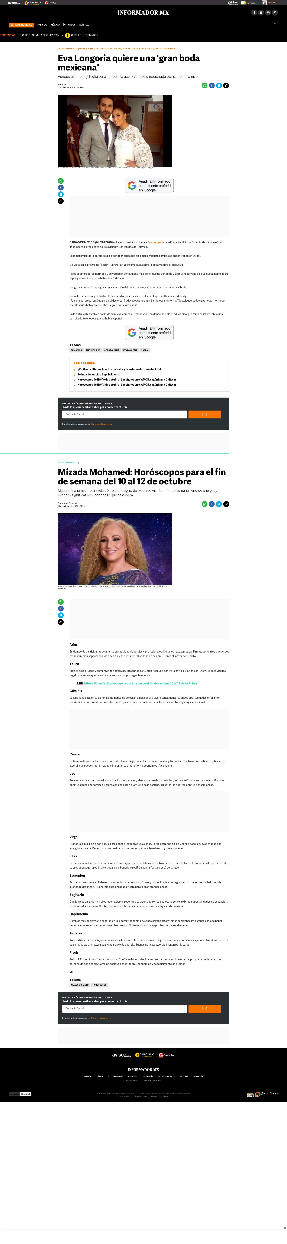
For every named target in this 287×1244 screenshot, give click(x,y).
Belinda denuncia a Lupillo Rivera (98, 374)
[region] (143, 1237)
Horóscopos (99, 984)
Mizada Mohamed (80, 984)
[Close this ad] (285, 1228)
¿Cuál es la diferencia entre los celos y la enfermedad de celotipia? (119, 369)
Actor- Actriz (111, 350)
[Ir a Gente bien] (167, 1052)
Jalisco (42, 24)
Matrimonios (93, 350)
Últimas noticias (21, 24)
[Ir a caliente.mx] (233, 2)
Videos (71, 24)
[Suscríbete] (269, 2)
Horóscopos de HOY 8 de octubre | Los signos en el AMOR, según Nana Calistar (126, 384)
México (55, 24)
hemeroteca (132, 1080)
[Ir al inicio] (44, 12)
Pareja (145, 350)
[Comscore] (269, 1093)
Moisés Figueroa (69, 503)
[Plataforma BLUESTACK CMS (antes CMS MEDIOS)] (25, 1093)
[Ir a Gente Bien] (48, 1)
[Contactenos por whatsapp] (275, 12)
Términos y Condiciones (101, 424)
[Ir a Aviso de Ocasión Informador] (14, 1)
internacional (115, 1076)
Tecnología (147, 1076)
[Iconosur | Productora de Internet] (14, 1093)
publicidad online (152, 1080)
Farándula (76, 350)
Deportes (132, 1076)
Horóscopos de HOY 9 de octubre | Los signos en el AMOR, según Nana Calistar (126, 379)
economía (198, 1076)
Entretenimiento (68, 48)
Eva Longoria (156, 242)
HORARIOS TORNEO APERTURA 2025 (38, 35)
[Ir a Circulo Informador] (31, 1)
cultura (184, 1076)
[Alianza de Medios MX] (253, 1093)
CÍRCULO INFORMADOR (84, 35)
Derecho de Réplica (142, 1096)
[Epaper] (249, 2)
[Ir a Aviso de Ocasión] (121, 1052)
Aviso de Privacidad (126, 1096)
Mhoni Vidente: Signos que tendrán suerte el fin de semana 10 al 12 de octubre (140, 683)
